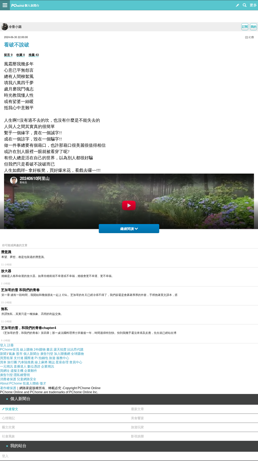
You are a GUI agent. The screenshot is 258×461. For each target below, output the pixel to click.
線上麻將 (41, 362)
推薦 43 (34, 55)
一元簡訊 (6, 366)
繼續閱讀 (127, 228)
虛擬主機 (16, 370)
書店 (49, 349)
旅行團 (12, 362)
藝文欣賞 (8, 427)
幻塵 (251, 37)
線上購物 (26, 349)
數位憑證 (33, 366)
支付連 (18, 358)
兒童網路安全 (26, 379)
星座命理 (62, 362)
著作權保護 (8, 388)
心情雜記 (8, 418)
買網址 (5, 370)
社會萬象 (8, 436)
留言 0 (8, 55)
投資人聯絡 (31, 383)
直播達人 (20, 366)
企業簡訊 (47, 366)
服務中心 (62, 358)
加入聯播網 (62, 353)
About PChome (11, 383)
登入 (3, 345)
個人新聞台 (31, 353)
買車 (3, 362)
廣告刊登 (46, 353)
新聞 (3, 353)
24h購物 (40, 349)
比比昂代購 (75, 349)
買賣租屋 (6, 358)
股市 (19, 353)
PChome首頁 (9, 349)
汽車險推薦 (26, 362)
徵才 (43, 383)
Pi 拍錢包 (41, 358)
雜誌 (51, 362)
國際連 (29, 358)
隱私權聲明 (22, 375)
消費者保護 (8, 379)
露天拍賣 (60, 349)
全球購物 (77, 353)
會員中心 (75, 362)
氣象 (12, 353)
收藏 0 (20, 55)
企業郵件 (30, 370)
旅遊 (52, 358)
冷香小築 (15, 26)
